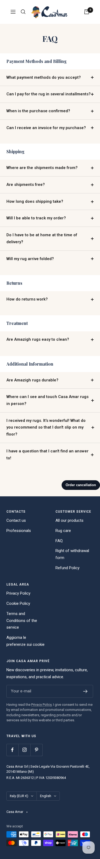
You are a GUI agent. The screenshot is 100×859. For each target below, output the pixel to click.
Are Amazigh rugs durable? (32, 380)
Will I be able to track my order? (36, 218)
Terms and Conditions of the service (21, 620)
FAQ (59, 540)
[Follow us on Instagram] (24, 750)
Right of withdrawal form (72, 554)
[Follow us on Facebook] (12, 750)
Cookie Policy (18, 603)
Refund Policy (67, 567)
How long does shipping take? (34, 201)
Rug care (63, 530)
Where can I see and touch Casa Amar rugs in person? (47, 400)
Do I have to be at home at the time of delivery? (41, 238)
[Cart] (86, 11)
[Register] (85, 691)
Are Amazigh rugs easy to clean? (37, 339)
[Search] (23, 11)
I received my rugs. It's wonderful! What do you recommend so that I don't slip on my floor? (46, 427)
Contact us (16, 520)
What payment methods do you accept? (43, 77)
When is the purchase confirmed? (38, 110)
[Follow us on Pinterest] (36, 750)
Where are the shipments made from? (42, 167)
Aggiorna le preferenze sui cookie (25, 641)
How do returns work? (27, 299)
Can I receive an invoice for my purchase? (46, 127)
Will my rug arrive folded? (30, 258)
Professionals (18, 530)
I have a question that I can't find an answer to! (47, 454)
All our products (69, 520)
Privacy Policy (18, 593)
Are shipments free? (25, 184)
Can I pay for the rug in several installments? (48, 94)
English (45, 796)
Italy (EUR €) (19, 796)
